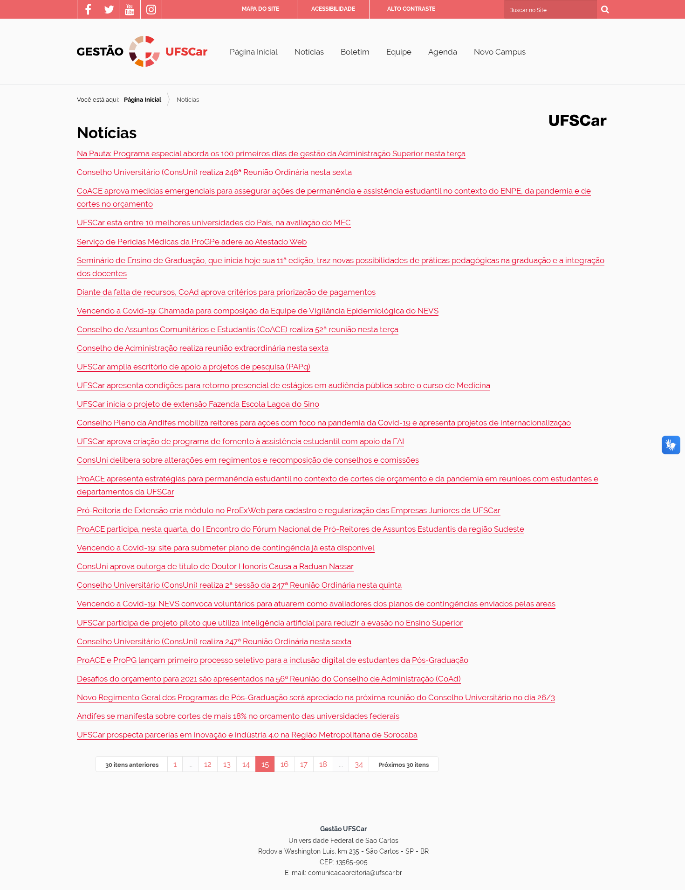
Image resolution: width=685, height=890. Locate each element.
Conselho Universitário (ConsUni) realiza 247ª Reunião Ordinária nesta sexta (214, 641)
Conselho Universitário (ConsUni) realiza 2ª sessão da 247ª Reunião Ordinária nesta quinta (239, 585)
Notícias (309, 51)
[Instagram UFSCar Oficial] (151, 10)
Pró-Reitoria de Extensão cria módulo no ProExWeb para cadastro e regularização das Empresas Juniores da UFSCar (288, 510)
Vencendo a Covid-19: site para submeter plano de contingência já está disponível (226, 547)
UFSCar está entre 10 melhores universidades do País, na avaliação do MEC (214, 222)
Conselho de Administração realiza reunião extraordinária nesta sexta (203, 348)
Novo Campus (500, 51)
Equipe (398, 51)
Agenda (442, 51)
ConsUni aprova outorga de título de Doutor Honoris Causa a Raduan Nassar (215, 566)
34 (359, 764)
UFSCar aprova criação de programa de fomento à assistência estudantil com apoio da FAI (240, 441)
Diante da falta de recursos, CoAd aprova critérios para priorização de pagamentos (226, 292)
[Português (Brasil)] (142, 51)
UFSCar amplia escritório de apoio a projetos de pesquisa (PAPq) (193, 366)
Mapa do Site (260, 9)
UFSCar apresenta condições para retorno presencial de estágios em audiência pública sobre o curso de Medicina (283, 385)
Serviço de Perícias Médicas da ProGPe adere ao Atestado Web (192, 241)
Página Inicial (254, 51)
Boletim (355, 51)
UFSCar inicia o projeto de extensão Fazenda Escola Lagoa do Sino (198, 404)
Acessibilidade (333, 9)
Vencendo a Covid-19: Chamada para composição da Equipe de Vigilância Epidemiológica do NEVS (257, 310)
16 (284, 764)
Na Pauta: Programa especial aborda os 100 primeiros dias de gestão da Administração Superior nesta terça (271, 153)
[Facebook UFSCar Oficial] (88, 10)
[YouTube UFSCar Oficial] (130, 10)
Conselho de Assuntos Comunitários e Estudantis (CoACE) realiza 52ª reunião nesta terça (237, 329)
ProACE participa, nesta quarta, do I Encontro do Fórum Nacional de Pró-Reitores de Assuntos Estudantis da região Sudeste (300, 529)
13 (227, 764)
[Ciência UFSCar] (109, 10)
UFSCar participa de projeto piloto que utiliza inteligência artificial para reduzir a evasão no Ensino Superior (270, 622)
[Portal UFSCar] (578, 119)
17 (304, 764)
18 (323, 764)
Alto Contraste (411, 9)
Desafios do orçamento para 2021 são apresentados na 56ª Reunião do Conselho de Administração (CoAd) (269, 678)
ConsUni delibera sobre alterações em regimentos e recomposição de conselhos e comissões (248, 460)
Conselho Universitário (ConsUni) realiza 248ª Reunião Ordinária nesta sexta (214, 172)
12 (208, 764)
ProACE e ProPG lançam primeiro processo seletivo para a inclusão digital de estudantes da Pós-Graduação (272, 660)
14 (246, 764)
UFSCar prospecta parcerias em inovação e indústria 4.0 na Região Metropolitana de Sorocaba (247, 734)
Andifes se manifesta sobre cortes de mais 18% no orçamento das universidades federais (238, 716)
